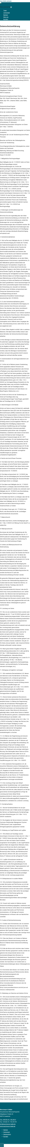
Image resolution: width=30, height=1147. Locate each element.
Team (5, 10)
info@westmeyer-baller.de (8, 1124)
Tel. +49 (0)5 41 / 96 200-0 (8, 1119)
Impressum (6, 1132)
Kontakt (5, 19)
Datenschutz (7, 1134)
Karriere (5, 15)
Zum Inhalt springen (6, 1)
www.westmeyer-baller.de (7, 1126)
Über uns (5, 17)
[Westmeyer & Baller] (6, 3)
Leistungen (6, 13)
